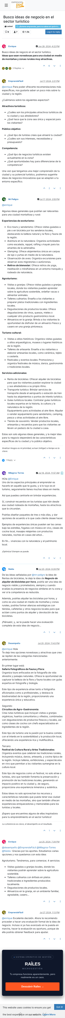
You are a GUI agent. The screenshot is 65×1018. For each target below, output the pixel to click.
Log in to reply (53, 32)
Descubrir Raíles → (32, 986)
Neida (11, 569)
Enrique (12, 46)
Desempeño (14, 643)
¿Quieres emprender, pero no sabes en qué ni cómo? (39, 26)
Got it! (59, 1007)
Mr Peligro (13, 199)
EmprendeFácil (15, 81)
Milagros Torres (16, 473)
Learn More (49, 1014)
